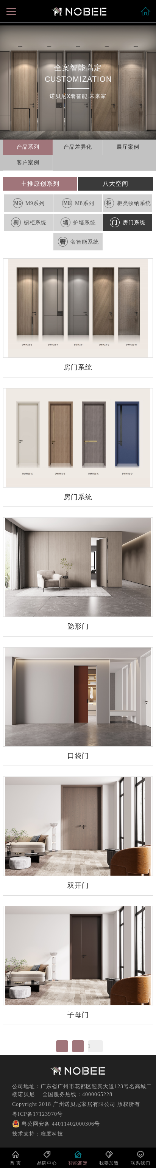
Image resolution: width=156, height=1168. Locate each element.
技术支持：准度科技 (37, 1134)
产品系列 (28, 147)
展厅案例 (128, 147)
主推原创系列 (40, 183)
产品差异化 (78, 147)
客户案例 (28, 162)
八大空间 (115, 183)
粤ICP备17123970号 (37, 1114)
